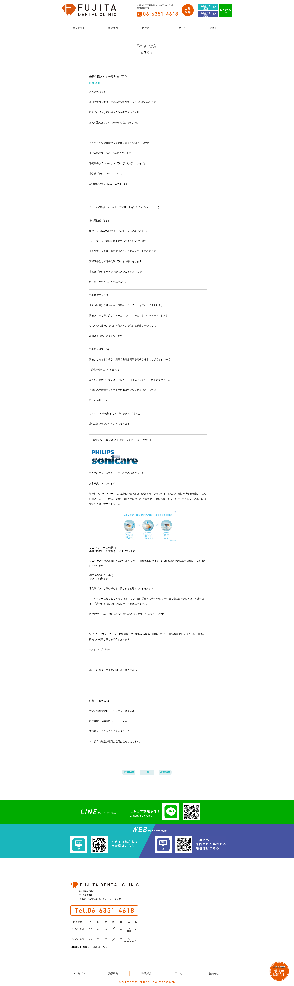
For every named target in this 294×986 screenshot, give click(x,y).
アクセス (181, 28)
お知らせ (215, 28)
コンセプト (79, 28)
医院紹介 (147, 28)
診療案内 (113, 28)
